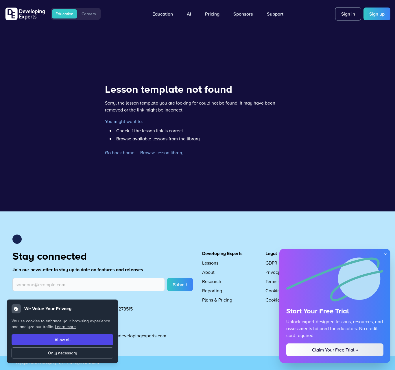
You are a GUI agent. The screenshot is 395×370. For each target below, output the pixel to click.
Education (64, 14)
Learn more (65, 326)
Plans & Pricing (217, 300)
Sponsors (243, 14)
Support (275, 14)
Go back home (119, 152)
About (208, 272)
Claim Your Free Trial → (335, 350)
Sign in (348, 14)
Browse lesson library (162, 152)
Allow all (63, 340)
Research (211, 281)
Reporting (212, 290)
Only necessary (62, 353)
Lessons (210, 263)
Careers (89, 14)
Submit (180, 284)
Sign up (377, 14)
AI (189, 14)
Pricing (212, 14)
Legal (271, 253)
